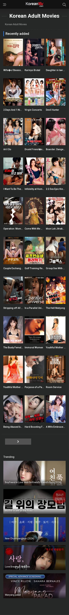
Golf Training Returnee (37, 268)
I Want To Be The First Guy (17, 189)
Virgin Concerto (33, 109)
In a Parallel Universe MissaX (40, 308)
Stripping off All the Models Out (20, 308)
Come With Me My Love (37, 228)
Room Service (53, 387)
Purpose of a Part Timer (38, 387)
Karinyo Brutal (32, 70)
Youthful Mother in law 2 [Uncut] (20, 387)
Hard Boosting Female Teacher (42, 427)
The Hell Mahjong (55, 308)
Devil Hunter (52, 109)
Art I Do (7, 149)
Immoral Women (34, 347)
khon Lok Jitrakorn (56, 228)
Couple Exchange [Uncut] (16, 268)
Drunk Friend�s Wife (36, 149)
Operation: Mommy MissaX (18, 228)
